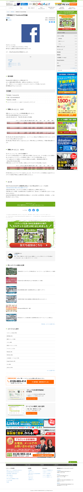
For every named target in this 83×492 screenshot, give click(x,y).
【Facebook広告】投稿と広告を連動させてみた (17, 187)
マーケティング (67, 49)
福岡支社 (58, 483)
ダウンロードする (31, 398)
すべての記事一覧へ (51, 370)
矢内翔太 (10, 20)
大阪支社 (58, 478)
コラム (67, 43)
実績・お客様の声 (31, 8)
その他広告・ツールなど (67, 57)
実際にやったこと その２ (14, 65)
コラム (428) (9, 342)
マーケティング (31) (11, 348)
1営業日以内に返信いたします (30, 204)
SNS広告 (12, 11)
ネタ (67, 63)
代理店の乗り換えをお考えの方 (51, 8)
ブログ (8, 11)
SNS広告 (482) (10, 354)
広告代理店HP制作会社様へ (62, 8)
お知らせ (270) (10, 367)
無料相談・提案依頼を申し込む (41, 382)
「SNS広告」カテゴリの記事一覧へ (48, 324)
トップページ (11, 8)
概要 (11, 61)
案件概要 (10, 60)
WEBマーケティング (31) (12, 345)
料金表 (21, 8)
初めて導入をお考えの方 (41, 8)
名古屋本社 (59, 470)
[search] (76, 70)
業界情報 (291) (10, 336)
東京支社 (58, 474)
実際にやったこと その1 (14, 63)
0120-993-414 (18, 381)
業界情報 (67, 38)
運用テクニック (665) (11, 339)
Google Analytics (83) (11, 361)
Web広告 (67, 52)
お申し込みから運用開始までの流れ (72, 8)
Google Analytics (67, 60)
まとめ (9, 66)
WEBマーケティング (67, 46)
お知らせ (67, 65)
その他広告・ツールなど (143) (13, 358)
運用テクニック (67, 41)
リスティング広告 (67, 35)
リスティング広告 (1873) (12, 332)
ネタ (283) (9, 364)
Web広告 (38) (9, 351)
